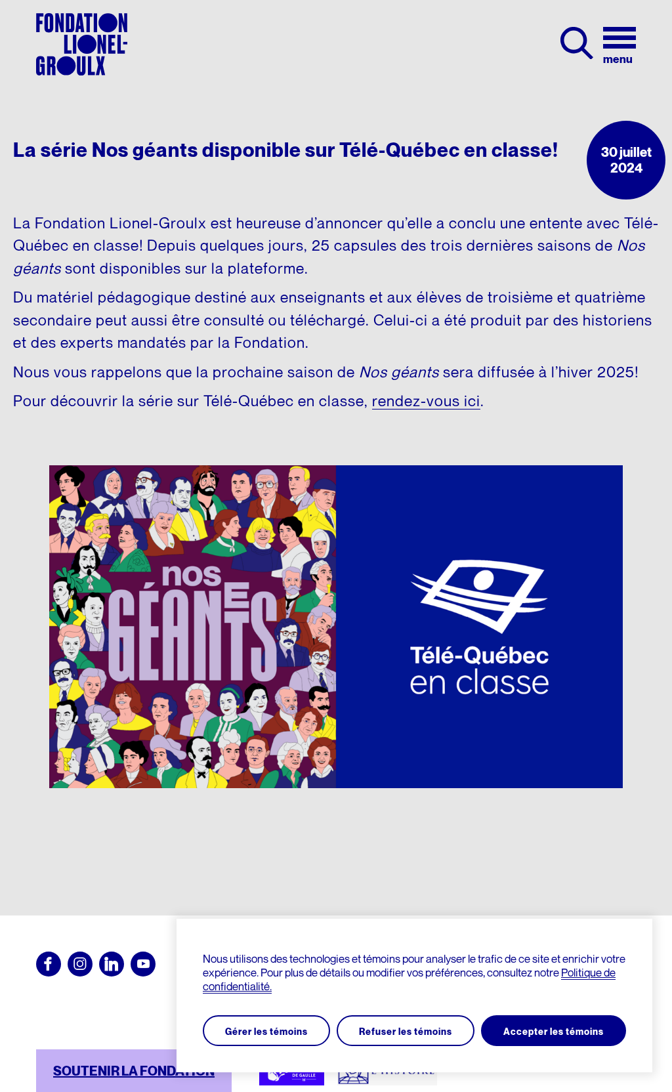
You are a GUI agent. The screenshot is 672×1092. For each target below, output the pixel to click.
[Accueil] (81, 44)
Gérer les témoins (266, 1031)
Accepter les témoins (553, 1031)
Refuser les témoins (405, 1031)
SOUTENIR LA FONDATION (134, 1071)
